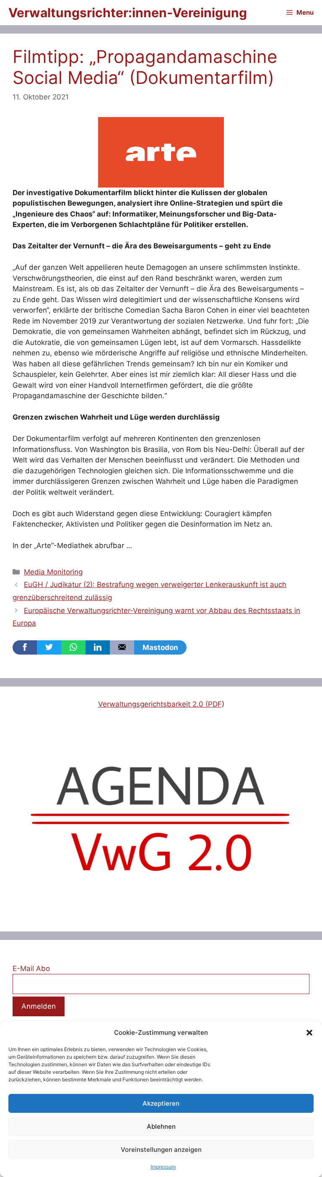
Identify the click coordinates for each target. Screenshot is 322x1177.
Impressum (163, 1167)
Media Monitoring (53, 572)
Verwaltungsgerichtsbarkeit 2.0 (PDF (160, 704)
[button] (309, 1032)
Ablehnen (161, 1126)
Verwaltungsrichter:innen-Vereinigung (127, 12)
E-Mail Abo (31, 968)
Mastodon (160, 647)
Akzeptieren (161, 1103)
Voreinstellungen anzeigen (161, 1150)
